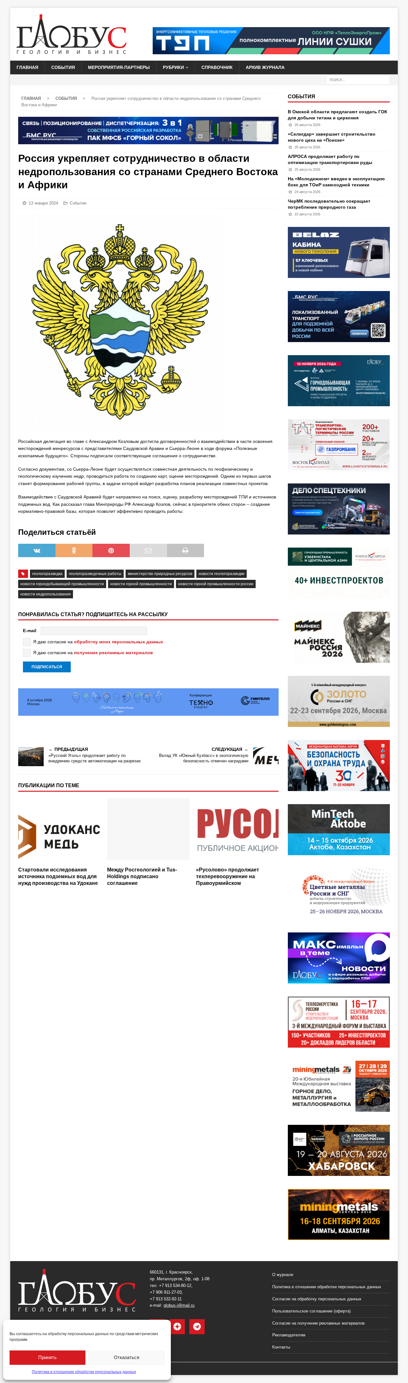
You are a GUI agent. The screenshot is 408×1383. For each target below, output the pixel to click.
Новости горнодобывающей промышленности (62, 584)
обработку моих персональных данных (118, 641)
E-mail (29, 630)
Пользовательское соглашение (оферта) (311, 1311)
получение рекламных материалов (113, 652)
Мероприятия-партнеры (119, 67)
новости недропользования (45, 594)
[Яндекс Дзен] (177, 1326)
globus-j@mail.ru (179, 1305)
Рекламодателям (288, 1335)
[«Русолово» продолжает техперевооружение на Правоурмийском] (237, 830)
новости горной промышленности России (215, 584)
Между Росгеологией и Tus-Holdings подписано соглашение (142, 876)
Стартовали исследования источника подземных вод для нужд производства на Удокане (58, 876)
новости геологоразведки (221, 574)
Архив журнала (265, 67)
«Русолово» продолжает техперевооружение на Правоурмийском (227, 876)
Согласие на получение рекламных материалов (318, 1323)
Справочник (217, 67)
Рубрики (173, 67)
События (63, 67)
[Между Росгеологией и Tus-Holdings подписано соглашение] (148, 830)
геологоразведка (47, 574)
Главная (27, 67)
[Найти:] (358, 79)
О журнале (282, 1274)
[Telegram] (197, 1326)
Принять (47, 1357)
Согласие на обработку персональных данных (316, 1299)
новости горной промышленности (141, 584)
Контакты (281, 1347)
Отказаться (126, 1357)
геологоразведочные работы (95, 574)
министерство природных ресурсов (160, 574)
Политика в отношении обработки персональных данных (84, 1372)
